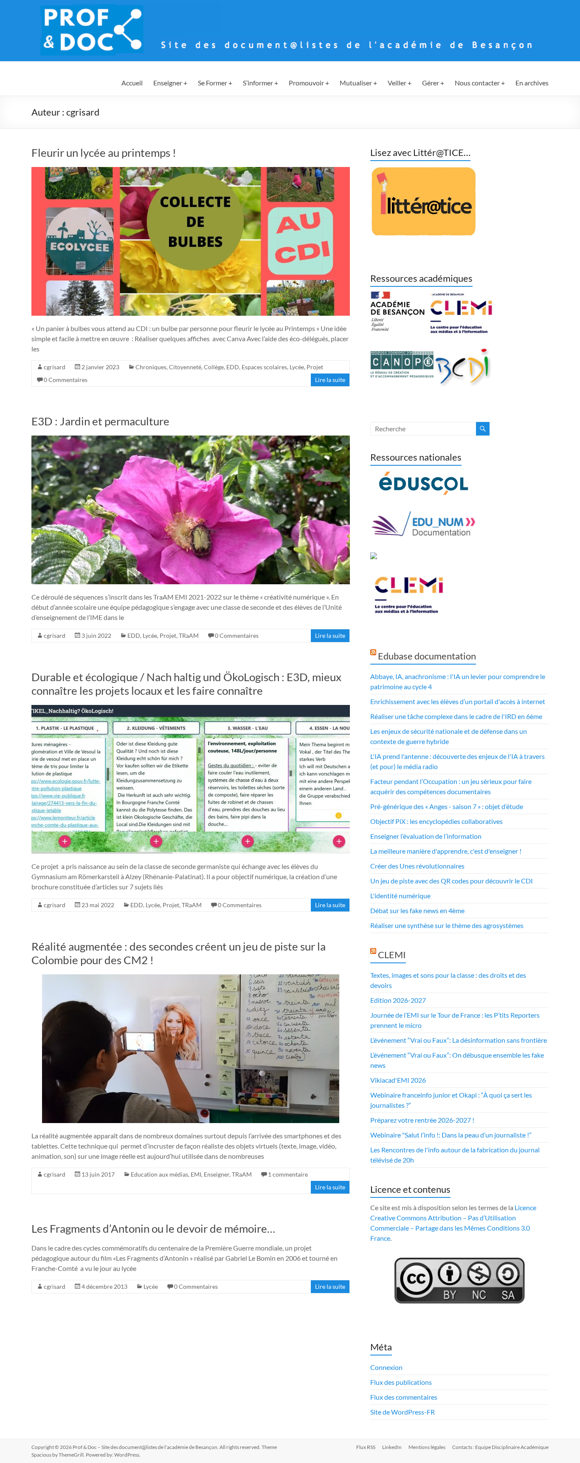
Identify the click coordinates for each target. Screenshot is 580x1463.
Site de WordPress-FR (402, 1412)
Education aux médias (159, 1174)
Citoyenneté (185, 367)
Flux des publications (401, 1382)
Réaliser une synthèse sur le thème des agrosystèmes (447, 925)
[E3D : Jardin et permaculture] (190, 440)
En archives (532, 83)
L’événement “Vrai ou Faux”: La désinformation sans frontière (458, 1040)
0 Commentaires (65, 379)
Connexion (386, 1367)
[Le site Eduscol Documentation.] (423, 475)
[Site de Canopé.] (402, 353)
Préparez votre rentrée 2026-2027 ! (422, 1120)
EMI (196, 1174)
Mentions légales (426, 1447)
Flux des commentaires (403, 1397)
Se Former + (215, 83)
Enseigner (216, 1174)
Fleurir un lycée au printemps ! (103, 152)
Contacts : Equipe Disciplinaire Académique (500, 1447)
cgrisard (54, 367)
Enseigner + (170, 83)
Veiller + (399, 83)
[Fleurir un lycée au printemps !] (190, 171)
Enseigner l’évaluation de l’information (425, 836)
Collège (214, 367)
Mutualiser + (358, 83)
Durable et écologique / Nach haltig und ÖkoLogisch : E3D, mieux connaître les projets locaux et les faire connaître (186, 683)
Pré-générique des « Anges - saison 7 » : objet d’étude (446, 806)
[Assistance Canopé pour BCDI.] (463, 353)
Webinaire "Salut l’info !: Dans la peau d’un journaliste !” (451, 1135)
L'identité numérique (400, 895)
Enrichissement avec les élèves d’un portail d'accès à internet (457, 701)
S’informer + (260, 83)
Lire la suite (330, 379)
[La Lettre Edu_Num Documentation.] (423, 515)
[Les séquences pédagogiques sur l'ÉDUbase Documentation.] (373, 557)
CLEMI (392, 954)
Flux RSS (365, 1447)
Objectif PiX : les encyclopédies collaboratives (436, 821)
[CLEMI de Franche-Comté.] (461, 296)
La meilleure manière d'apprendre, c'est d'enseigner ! (445, 851)
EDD (232, 367)
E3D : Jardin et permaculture (100, 421)
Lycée (297, 367)
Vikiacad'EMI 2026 (398, 1080)
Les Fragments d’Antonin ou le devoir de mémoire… (153, 1228)
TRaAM (189, 635)
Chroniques (150, 367)
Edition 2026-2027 (398, 1000)
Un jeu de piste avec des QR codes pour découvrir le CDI (451, 881)
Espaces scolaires (264, 367)
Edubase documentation (427, 656)
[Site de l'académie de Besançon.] (397, 296)
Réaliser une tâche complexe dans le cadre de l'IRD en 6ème (456, 716)
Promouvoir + (309, 83)
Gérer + (433, 83)
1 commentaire (288, 1174)
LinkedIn (392, 1447)
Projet (315, 367)
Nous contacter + (480, 83)
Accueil (132, 83)
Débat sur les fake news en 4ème (417, 910)
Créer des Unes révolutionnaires (417, 866)
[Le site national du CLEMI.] (408, 578)
